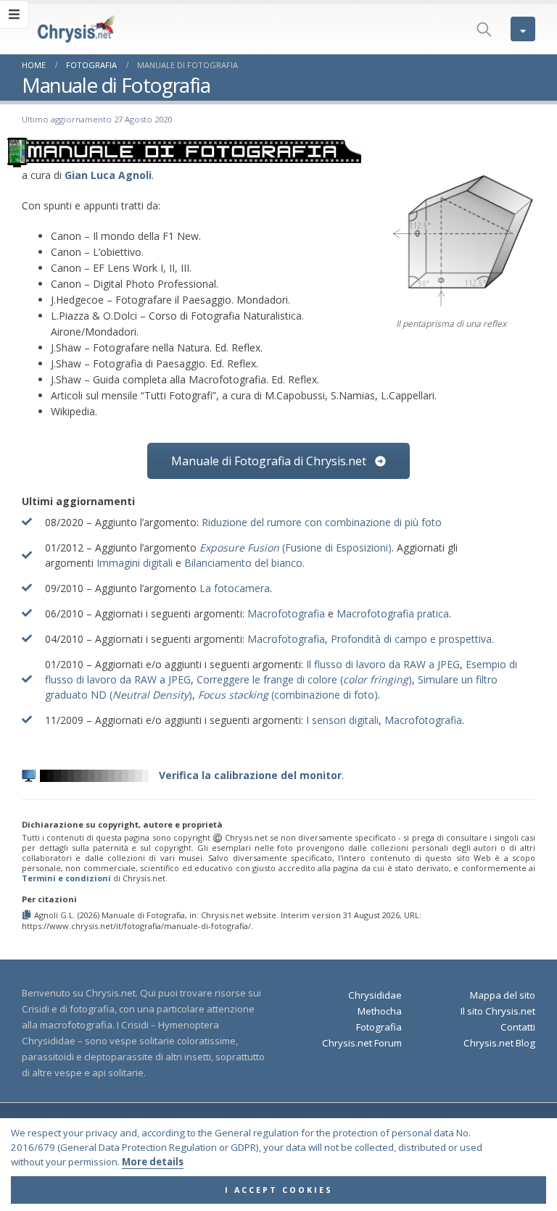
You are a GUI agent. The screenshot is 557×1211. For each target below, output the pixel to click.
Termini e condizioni (66, 878)
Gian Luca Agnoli (108, 175)
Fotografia (379, 1026)
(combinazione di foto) (288, 695)
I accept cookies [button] (279, 1190)
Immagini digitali (134, 563)
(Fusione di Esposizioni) (295, 547)
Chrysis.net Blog (499, 1042)
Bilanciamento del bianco (243, 563)
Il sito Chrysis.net (498, 1011)
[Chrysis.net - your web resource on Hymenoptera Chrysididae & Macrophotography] (62, 28)
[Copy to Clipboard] (28, 914)
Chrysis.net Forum (362, 1042)
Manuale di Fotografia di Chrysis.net (270, 461)
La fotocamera (234, 588)
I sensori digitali (342, 720)
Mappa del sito (502, 995)
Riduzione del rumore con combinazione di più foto (322, 522)
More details (152, 1161)
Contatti (517, 1026)
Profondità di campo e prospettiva (411, 639)
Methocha (380, 1011)
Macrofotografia (286, 613)
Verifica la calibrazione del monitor (249, 775)
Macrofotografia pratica (393, 613)
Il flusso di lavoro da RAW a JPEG (383, 664)
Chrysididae (375, 995)
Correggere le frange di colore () (304, 679)
